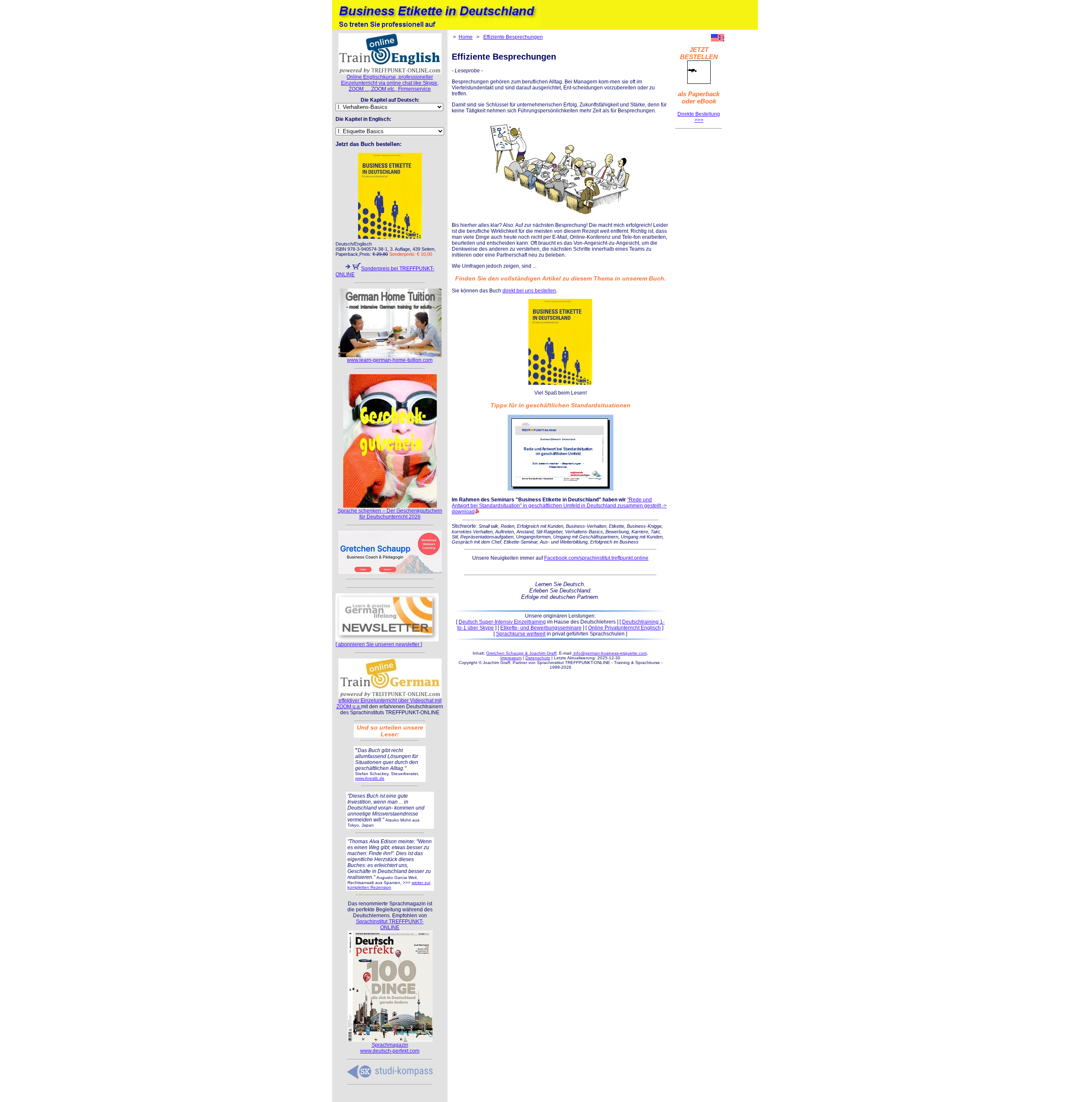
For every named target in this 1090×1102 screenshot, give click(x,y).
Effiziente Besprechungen (513, 37)
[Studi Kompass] (390, 1077)
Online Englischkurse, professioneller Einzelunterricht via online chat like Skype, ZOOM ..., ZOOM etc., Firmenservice (390, 83)
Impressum (511, 657)
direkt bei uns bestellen (529, 291)
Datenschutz (537, 657)
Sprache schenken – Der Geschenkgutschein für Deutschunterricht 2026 (390, 514)
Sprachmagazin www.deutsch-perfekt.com (389, 1048)
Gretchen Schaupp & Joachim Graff (521, 653)
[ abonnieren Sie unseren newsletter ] (379, 644)
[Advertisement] (698, 261)
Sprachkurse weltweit (520, 634)
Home (466, 37)
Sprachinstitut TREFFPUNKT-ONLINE (390, 924)
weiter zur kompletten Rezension (388, 885)
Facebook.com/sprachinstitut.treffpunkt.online (596, 558)
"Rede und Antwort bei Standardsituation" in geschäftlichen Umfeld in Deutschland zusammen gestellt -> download (559, 506)
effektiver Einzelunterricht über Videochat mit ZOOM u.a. (389, 704)
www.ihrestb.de (369, 778)
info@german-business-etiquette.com (609, 653)
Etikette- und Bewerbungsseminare (541, 628)
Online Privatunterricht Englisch (624, 628)
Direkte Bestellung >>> (698, 117)
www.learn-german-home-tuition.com (390, 360)
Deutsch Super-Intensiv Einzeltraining (502, 622)
